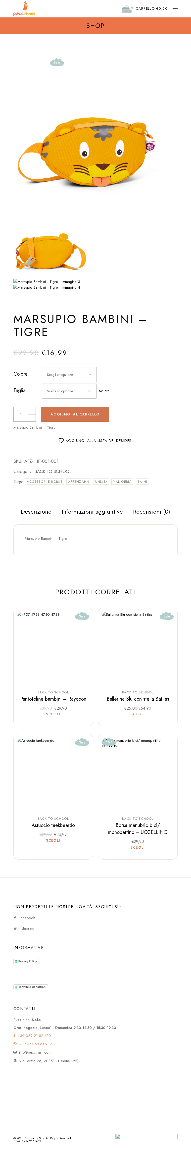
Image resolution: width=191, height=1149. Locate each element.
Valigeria (122, 481)
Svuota (104, 391)
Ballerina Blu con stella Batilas (138, 699)
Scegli (53, 714)
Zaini (142, 481)
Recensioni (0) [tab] (151, 511)
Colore (20, 374)
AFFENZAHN (79, 481)
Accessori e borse (44, 481)
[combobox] (69, 374)
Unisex (101, 481)
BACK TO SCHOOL (53, 471)
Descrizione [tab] (36, 511)
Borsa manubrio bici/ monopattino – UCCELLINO (138, 829)
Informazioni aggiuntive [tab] (92, 511)
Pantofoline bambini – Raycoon (53, 699)
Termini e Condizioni (32, 987)
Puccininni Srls (34, 1138)
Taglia (19, 390)
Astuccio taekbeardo (53, 825)
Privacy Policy (27, 961)
